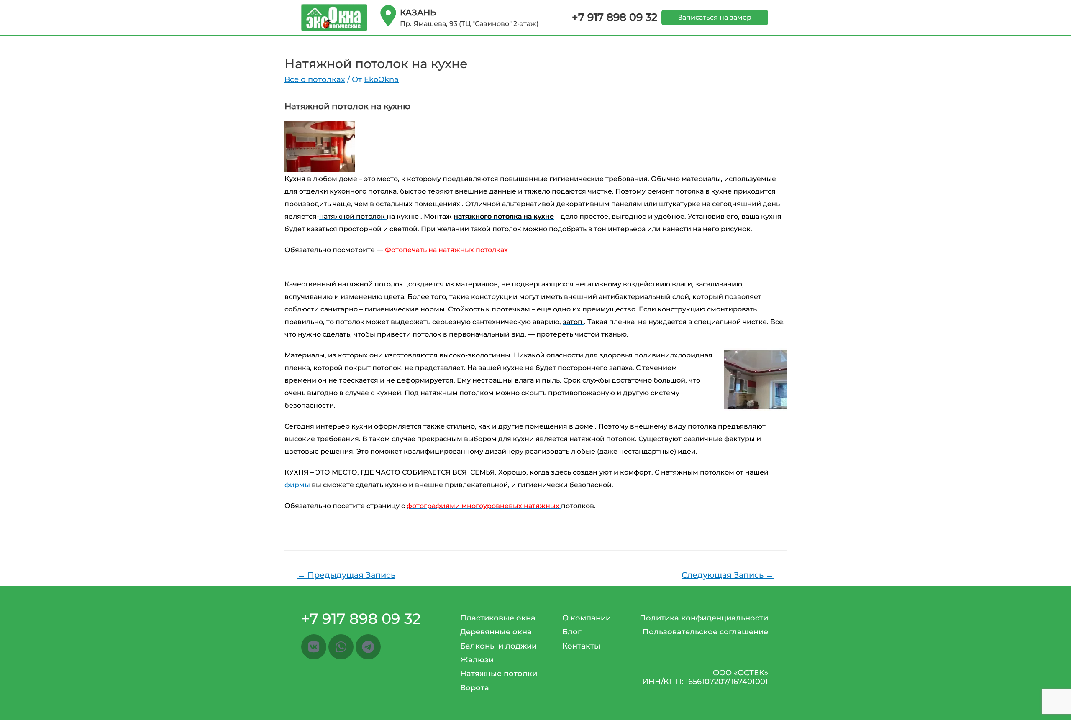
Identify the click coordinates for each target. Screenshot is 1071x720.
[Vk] (313, 646)
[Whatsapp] (341, 646)
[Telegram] (368, 646)
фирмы (297, 485)
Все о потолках (314, 79)
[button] (714, 17)
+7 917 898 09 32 (614, 17)
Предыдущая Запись (346, 575)
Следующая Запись (728, 575)
